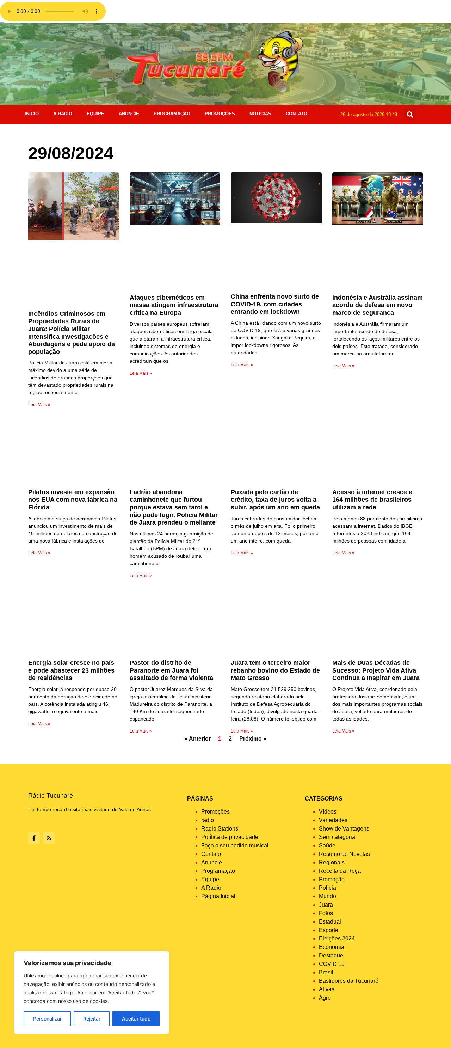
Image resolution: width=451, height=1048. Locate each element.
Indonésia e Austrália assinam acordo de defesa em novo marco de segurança (377, 305)
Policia (327, 888)
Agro (325, 998)
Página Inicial (218, 896)
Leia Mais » (39, 404)
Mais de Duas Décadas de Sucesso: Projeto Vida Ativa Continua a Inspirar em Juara (376, 670)
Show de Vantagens (344, 829)
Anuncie (129, 113)
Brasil (326, 972)
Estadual (330, 922)
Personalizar (47, 1019)
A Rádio (62, 113)
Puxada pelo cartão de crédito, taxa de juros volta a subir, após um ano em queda (275, 500)
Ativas (326, 989)
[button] (410, 114)
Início (32, 113)
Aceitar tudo (136, 1019)
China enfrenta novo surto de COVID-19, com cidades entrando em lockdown (275, 304)
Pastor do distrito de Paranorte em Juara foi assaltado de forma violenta (171, 670)
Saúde (327, 845)
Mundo (327, 896)
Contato (296, 113)
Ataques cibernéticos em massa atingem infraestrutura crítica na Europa (174, 305)
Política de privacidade (229, 837)
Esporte (328, 930)
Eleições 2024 (337, 939)
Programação (172, 113)
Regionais (332, 862)
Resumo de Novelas (344, 854)
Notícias (260, 113)
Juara (326, 905)
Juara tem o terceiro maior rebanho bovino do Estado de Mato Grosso (275, 670)
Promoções (220, 113)
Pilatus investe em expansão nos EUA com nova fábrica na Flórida (72, 500)
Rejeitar (91, 1019)
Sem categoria (337, 837)
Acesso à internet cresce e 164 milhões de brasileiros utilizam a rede (372, 500)
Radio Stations (219, 829)
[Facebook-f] (34, 838)
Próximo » (252, 739)
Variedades (333, 820)
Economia (331, 947)
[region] (91, 992)
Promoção (332, 879)
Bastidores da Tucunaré (348, 981)
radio (207, 820)
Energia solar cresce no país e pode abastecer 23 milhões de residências (71, 670)
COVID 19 (332, 964)
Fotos (326, 913)
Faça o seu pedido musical (234, 845)
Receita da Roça (340, 871)
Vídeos (327, 812)
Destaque (331, 955)
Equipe (95, 113)
